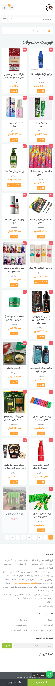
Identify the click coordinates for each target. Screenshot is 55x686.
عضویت (7, 645)
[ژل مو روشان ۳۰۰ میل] (14, 156)
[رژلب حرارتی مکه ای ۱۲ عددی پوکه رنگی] (40, 401)
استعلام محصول (14, 184)
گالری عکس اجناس (19, 630)
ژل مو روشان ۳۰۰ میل (14, 171)
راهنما (50, 620)
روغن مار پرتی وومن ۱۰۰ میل (14, 124)
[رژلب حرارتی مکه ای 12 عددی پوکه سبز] (40, 498)
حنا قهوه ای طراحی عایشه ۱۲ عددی (41, 173)
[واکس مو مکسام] (14, 353)
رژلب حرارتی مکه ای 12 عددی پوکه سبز (41, 515)
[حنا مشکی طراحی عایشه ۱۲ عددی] (40, 205)
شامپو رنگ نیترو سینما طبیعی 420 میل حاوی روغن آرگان (40, 320)
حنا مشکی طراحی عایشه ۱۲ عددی (41, 221)
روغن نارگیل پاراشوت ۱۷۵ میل (41, 76)
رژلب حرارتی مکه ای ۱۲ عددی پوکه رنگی (41, 418)
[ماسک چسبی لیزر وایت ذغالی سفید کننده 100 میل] (14, 450)
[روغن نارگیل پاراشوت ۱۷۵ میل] (40, 59)
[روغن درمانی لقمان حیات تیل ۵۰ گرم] (40, 353)
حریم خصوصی (21, 625)
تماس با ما (48, 625)
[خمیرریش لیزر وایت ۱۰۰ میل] (40, 108)
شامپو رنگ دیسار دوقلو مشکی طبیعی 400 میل (14, 418)
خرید (40, 91)
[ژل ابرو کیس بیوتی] (14, 498)
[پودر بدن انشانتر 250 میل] (40, 253)
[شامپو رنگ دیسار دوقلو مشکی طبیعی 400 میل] (14, 401)
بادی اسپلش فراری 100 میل (14, 221)
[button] (11, 7)
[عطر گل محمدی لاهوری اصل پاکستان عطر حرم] (14, 59)
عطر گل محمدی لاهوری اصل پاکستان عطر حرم (14, 76)
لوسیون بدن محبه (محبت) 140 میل (41, 466)
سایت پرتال (19, 677)
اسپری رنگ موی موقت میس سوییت (14, 269)
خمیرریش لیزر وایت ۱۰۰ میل (41, 124)
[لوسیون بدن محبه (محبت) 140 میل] (40, 450)
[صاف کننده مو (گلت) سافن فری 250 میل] (14, 301)
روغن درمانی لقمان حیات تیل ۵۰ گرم (41, 370)
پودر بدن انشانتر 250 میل (40, 268)
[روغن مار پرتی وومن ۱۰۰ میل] (14, 108)
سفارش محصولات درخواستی (25, 583)
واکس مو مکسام (14, 368)
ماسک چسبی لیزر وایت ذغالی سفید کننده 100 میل (14, 466)
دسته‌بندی (12, 682)
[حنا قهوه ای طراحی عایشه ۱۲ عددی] (40, 156)
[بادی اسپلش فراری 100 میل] (14, 205)
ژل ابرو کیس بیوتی (14, 513)
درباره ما (23, 620)
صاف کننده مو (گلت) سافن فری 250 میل (14, 318)
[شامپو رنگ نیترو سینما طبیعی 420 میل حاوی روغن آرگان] (40, 301)
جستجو (40, 682)
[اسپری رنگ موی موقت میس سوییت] (14, 253)
